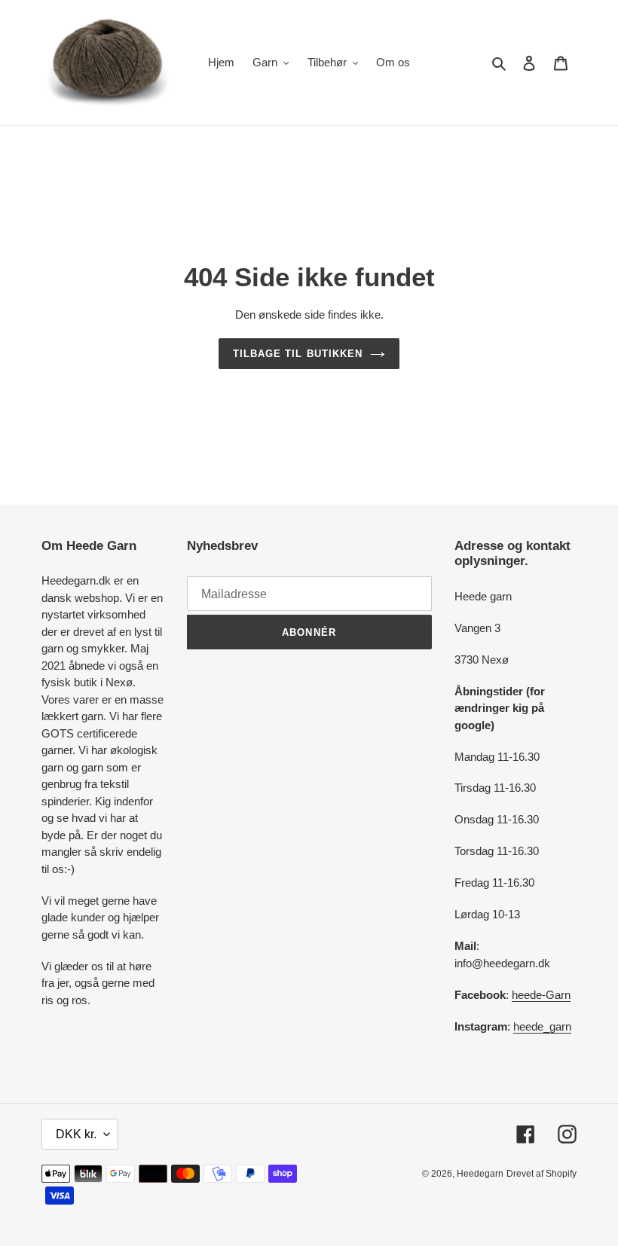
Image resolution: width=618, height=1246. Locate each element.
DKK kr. (76, 1134)
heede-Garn (541, 994)
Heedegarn (480, 1173)
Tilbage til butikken (298, 353)
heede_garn (542, 1026)
